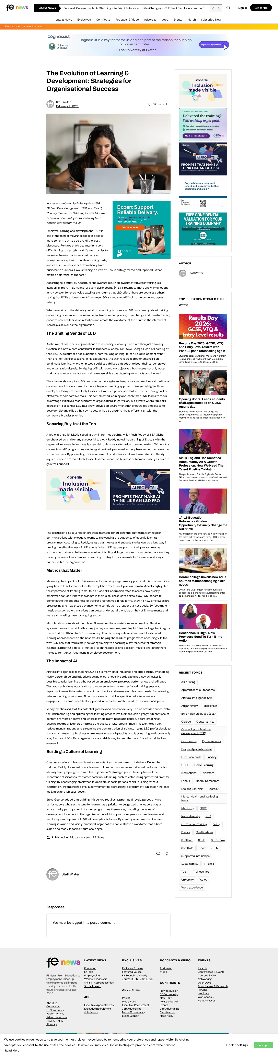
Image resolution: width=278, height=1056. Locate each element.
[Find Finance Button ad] (203, 124)
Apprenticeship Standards (198, 690)
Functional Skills (191, 757)
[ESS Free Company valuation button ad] (203, 228)
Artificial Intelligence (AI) (196, 698)
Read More (12, 1050)
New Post (166, 998)
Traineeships (201, 871)
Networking (205, 979)
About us (51, 1003)
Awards (202, 968)
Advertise (150, 19)
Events (177, 19)
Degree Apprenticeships (196, 749)
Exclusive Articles (132, 968)
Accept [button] (263, 1045)
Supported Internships (195, 856)
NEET (203, 808)
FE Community (55, 1010)
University (187, 879)
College (186, 721)
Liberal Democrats (207, 781)
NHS (208, 816)
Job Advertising (131, 1008)
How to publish (169, 990)
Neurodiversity (190, 816)
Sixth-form (218, 840)
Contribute (103, 19)
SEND (201, 840)
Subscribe (261, 8)
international (189, 773)
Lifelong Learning (192, 789)
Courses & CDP (207, 975)
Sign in (242, 8)
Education (90, 968)
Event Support (130, 1016)
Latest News (64, 19)
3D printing (188, 682)
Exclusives (84, 19)
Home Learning (203, 765)
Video (163, 972)
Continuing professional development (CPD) (196, 731)
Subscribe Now (211, 19)
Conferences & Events (211, 972)
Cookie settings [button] (237, 1045)
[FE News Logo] (17, 7)
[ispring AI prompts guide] (140, 507)
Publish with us (55, 1013)
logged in (78, 922)
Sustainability (189, 863)
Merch (191, 19)
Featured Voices (132, 972)
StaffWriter (63, 102)
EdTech (88, 972)
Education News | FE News (86, 837)
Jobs (165, 19)
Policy (216, 824)
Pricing (126, 998)
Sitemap (51, 1024)
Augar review (189, 706)
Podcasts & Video (127, 19)
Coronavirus (188, 741)
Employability (92, 975)
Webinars (203, 993)
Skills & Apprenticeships (99, 982)
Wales (203, 879)
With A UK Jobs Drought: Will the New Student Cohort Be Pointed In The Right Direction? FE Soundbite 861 (132, 8)
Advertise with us (56, 1017)
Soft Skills (187, 848)
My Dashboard (169, 1001)
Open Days (204, 982)
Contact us (53, 1006)
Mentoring (187, 808)
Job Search (91, 1012)
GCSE (185, 765)
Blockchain (210, 706)
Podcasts (166, 968)
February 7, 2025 (67, 106)
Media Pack (129, 1001)
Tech (184, 871)
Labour (185, 781)
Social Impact (92, 986)
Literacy (213, 789)
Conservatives (205, 721)
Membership (167, 1012)
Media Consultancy (133, 1012)
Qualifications (204, 832)
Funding (212, 757)
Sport (202, 848)
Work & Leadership (95, 979)
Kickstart (208, 773)
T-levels (209, 863)
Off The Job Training (194, 824)
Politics (185, 832)
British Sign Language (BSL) (198, 713)
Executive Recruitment (97, 1008)
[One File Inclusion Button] (76, 507)
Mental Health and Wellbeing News (199, 798)
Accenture (84, 283)
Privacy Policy (54, 1021)
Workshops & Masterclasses (207, 998)
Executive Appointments (99, 1005)
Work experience (192, 887)
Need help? (166, 1016)
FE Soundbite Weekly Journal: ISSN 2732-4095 (137, 977)
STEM (215, 848)
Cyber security (211, 741)
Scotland (187, 840)
